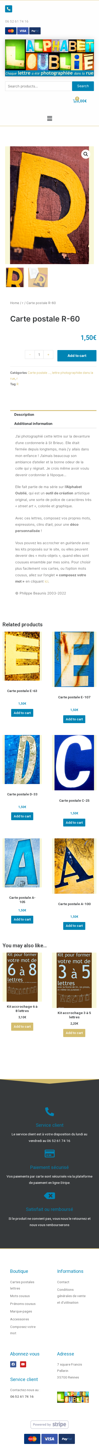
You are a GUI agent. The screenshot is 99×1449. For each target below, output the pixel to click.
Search (83, 86)
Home (14, 303)
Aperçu (22, 682)
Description (24, 414)
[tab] (53, 414)
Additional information (33, 424)
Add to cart (77, 356)
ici (46, 581)
